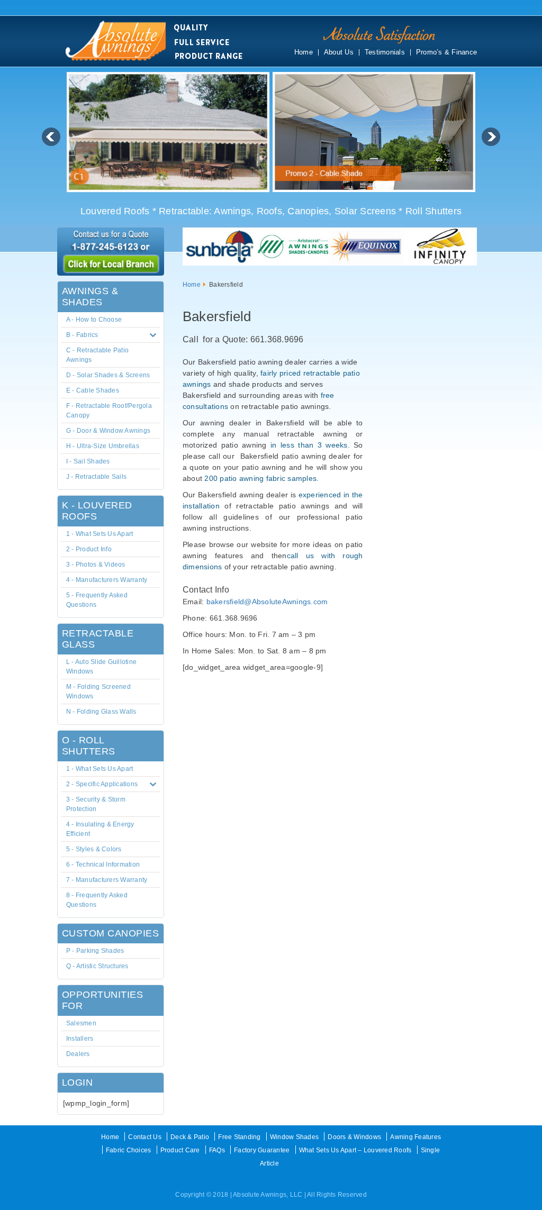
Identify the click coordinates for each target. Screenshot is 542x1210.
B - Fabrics (82, 335)
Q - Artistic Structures (97, 966)
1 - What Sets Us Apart (99, 534)
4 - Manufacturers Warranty (107, 580)
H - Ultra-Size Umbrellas (102, 446)
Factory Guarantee (262, 1150)
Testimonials (385, 52)
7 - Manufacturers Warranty (107, 880)
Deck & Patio (189, 1137)
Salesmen (81, 1023)
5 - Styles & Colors (94, 849)
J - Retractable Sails (96, 476)
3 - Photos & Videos (95, 564)
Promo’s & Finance (446, 52)
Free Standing (239, 1137)
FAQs (217, 1150)
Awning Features (415, 1137)
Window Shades (294, 1137)
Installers (80, 1038)
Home (303, 52)
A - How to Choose (94, 319)
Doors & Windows (354, 1137)
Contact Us (144, 1137)
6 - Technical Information (103, 864)
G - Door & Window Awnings (108, 430)
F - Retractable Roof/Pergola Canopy (109, 410)
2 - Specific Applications (102, 784)
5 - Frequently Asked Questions (97, 600)
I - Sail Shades (88, 461)
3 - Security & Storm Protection (95, 804)
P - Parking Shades (95, 950)
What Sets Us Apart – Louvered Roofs (355, 1150)
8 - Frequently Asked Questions (97, 899)
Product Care (180, 1150)
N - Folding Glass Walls (101, 711)
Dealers (78, 1054)
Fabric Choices (128, 1150)
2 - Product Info (89, 549)
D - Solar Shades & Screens (108, 375)
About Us (339, 52)
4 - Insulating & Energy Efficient (100, 829)
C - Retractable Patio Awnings (97, 355)
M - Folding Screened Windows (98, 691)
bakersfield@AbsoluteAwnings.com (267, 601)
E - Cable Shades (92, 390)
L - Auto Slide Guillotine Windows (101, 666)
